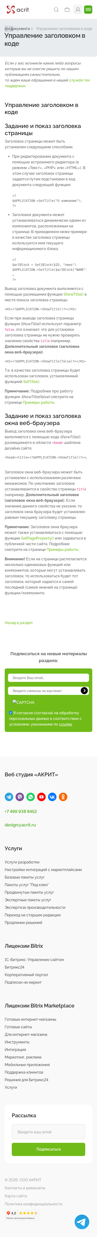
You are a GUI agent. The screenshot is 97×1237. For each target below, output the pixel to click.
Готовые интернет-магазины (30, 1019)
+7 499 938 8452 (21, 811)
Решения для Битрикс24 (26, 1080)
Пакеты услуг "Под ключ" (27, 885)
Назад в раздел (18, 623)
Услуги (11, 1087)
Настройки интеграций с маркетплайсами (43, 869)
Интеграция (15, 1049)
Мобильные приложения (27, 1065)
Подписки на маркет (23, 982)
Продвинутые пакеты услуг (29, 892)
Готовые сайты (18, 1027)
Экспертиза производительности (35, 907)
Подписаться (48, 1149)
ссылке (65, 724)
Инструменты (17, 1042)
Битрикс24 (14, 967)
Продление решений (23, 922)
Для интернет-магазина (26, 1034)
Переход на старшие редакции (33, 915)
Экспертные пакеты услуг (28, 900)
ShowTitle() (74, 294)
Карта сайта (16, 1196)
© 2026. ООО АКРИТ (23, 1180)
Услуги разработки (22, 862)
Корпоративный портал (26, 975)
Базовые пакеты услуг (24, 877)
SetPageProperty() (37, 538)
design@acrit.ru (20, 824)
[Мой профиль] (78, 9)
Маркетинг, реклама (23, 1057)
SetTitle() (31, 381)
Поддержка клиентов (24, 1072)
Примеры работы (38, 402)
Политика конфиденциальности (33, 1204)
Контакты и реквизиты (25, 1188)
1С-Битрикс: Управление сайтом (34, 959)
